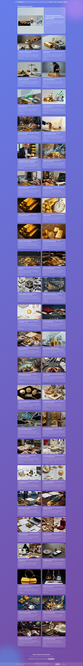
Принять (57, 664)
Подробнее (64, 664)
